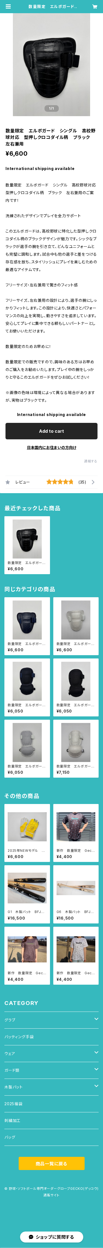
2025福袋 (13, 1103)
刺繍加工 (12, 1120)
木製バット (13, 1087)
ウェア (9, 1053)
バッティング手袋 (19, 1036)
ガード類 (12, 1070)
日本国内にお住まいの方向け (51, 447)
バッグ (9, 1137)
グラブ (9, 1020)
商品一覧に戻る (52, 1163)
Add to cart (51, 431)
